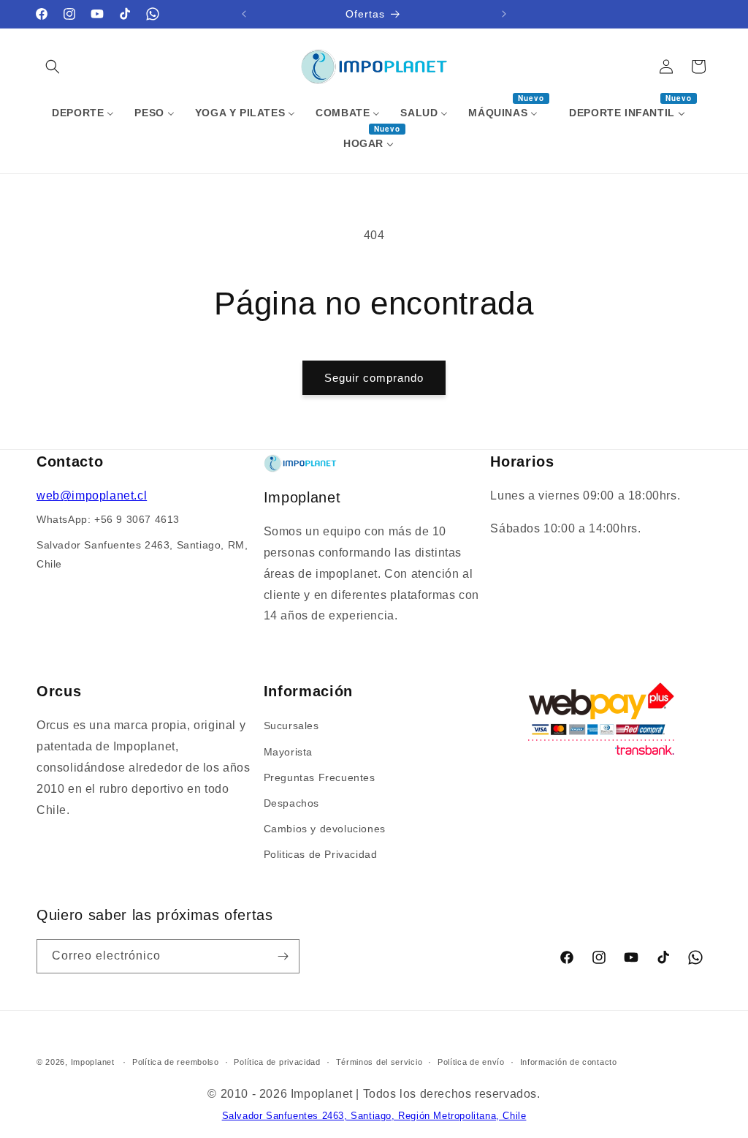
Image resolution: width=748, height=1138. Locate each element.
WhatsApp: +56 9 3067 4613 (108, 519)
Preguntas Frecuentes (319, 777)
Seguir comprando (374, 378)
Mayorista (288, 752)
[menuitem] (83, 112)
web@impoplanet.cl (92, 495)
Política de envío (471, 1062)
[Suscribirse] (283, 956)
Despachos (291, 803)
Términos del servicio (379, 1062)
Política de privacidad (277, 1062)
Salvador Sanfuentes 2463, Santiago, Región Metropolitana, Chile (374, 1115)
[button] (53, 66)
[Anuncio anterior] (244, 14)
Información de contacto (568, 1062)
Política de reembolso (175, 1062)
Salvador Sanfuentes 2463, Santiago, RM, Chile (142, 554)
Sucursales (291, 725)
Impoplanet (93, 1062)
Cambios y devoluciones (325, 828)
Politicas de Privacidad (321, 854)
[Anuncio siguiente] (504, 14)
